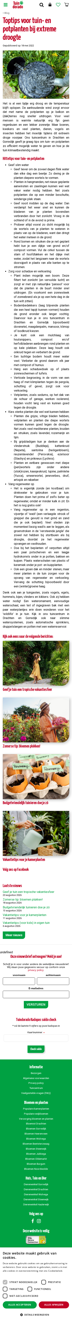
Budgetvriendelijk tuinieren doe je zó (25, 803)
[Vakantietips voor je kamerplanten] (36, 833)
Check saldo (36, 1049)
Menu (5, 4)
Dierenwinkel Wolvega (36, 1194)
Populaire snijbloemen (36, 1113)
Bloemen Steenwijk (36, 1148)
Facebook (32, 1221)
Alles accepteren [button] (19, 1304)
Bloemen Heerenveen (36, 1133)
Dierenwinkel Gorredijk (36, 1184)
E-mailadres (36, 988)
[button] (36, 1314)
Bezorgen (36, 1073)
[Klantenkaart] (50, 4)
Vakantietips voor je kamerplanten (24, 860)
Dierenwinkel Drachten (36, 1189)
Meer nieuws (14, 935)
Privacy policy (36, 1082)
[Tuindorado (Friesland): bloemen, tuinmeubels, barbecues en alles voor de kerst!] (18, 4)
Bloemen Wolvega (36, 1138)
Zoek (41, 4)
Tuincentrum (36, 1087)
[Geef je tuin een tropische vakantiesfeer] (36, 663)
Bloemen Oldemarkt (36, 1158)
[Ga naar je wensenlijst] (58, 4)
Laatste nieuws (12, 886)
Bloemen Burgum (36, 1163)
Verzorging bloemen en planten (36, 1118)
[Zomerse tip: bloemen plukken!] (36, 719)
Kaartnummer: (36, 1032)
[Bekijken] (66, 4)
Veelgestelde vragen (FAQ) (36, 1092)
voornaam (19, 975)
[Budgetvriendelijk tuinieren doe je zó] (36, 776)
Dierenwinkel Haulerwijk (36, 1204)
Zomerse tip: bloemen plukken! (21, 746)
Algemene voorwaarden (36, 1078)
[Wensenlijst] (58, 4)
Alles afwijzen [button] (54, 1304)
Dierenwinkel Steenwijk (36, 1199)
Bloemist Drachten (36, 1123)
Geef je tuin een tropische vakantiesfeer (27, 690)
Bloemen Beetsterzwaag (36, 1143)
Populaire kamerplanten (36, 1108)
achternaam (53, 975)
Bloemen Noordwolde (36, 1168)
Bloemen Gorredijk (36, 1128)
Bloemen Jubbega (36, 1153)
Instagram (39, 1221)
